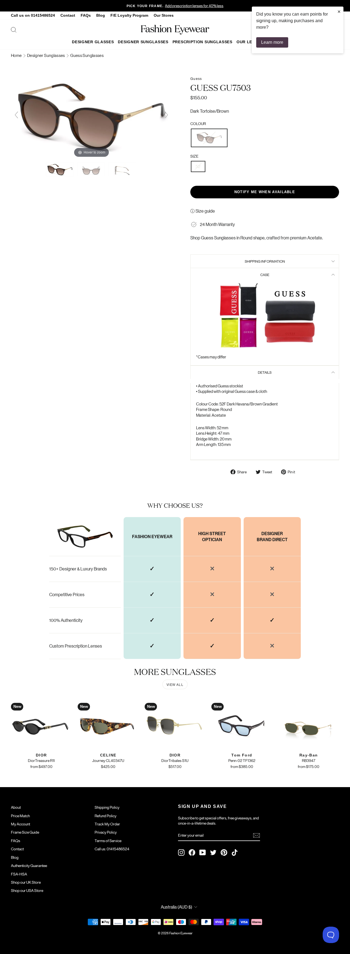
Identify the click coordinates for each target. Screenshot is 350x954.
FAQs (86, 15)
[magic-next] (166, 114)
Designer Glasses (93, 42)
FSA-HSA (19, 873)
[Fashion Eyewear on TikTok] (234, 852)
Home (16, 55)
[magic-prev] (16, 114)
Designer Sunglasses (143, 42)
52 (198, 166)
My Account (20, 823)
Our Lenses (250, 42)
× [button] (339, 11)
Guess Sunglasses (87, 55)
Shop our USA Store (27, 890)
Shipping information (265, 261)
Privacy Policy (106, 832)
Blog (100, 15)
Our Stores (164, 15)
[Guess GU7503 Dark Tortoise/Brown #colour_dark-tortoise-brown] (60, 170)
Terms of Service (108, 840)
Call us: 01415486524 (112, 848)
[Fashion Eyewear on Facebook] (192, 852)
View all (175, 684)
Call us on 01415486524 (33, 15)
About (16, 807)
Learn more (272, 42)
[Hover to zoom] (91, 117)
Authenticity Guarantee (29, 865)
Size (194, 155)
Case (264, 274)
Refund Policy (105, 815)
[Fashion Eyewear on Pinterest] (224, 852)
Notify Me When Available (264, 192)
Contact (67, 15)
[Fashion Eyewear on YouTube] (202, 852)
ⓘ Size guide (202, 211)
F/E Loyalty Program (129, 15)
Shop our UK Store (26, 882)
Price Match (20, 815)
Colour (198, 123)
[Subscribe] (256, 835)
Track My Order (107, 823)
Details (265, 372)
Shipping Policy (107, 807)
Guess (196, 78)
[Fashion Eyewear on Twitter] (213, 852)
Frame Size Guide (25, 832)
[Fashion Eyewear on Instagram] (181, 852)
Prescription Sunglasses (202, 42)
